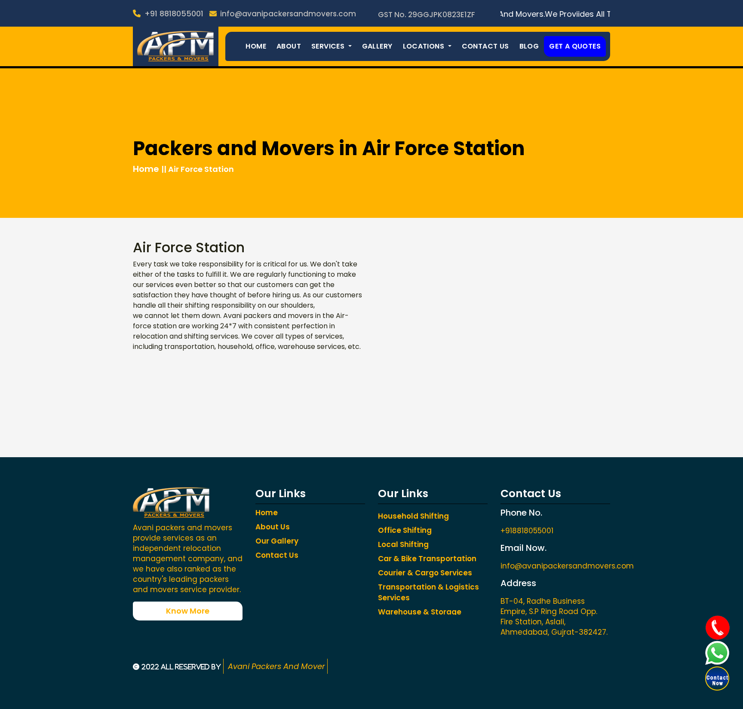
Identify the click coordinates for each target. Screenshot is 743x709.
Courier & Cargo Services (425, 573)
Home (256, 46)
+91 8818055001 (172, 13)
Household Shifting (413, 516)
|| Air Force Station (197, 169)
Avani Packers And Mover (275, 666)
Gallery (377, 46)
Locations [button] (424, 46)
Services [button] (329, 46)
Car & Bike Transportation (427, 558)
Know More (187, 610)
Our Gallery (276, 541)
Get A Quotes (575, 46)
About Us (272, 527)
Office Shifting (405, 530)
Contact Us (485, 46)
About (288, 46)
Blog (529, 46)
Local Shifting (403, 544)
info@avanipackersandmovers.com (287, 14)
